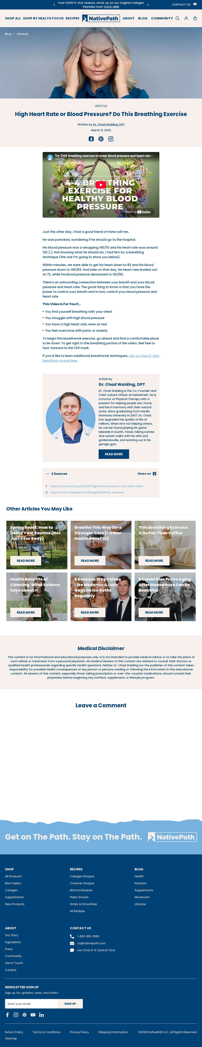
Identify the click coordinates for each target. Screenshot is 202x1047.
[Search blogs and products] (177, 18)
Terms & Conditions (46, 1032)
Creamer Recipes (82, 883)
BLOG (139, 869)
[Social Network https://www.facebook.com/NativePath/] (7, 1014)
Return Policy (14, 1032)
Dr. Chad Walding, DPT (109, 124)
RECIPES (76, 869)
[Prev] (54, 5)
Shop (9, 869)
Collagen (11, 890)
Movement (142, 897)
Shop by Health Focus (43, 18)
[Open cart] (195, 18)
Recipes (73, 18)
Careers (10, 970)
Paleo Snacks (79, 897)
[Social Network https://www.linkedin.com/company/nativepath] (41, 1015)
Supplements (14, 897)
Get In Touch (14, 963)
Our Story (11, 935)
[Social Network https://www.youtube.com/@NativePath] (33, 1015)
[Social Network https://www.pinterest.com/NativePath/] (24, 1014)
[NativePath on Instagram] (110, 138)
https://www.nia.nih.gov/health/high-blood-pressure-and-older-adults (96, 486)
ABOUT (10, 928)
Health (139, 876)
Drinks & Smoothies (83, 904)
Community (162, 18)
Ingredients (13, 942)
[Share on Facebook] (91, 138)
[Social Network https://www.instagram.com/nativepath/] (16, 1014)
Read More (117, 455)
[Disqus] (101, 756)
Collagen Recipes (82, 876)
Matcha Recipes (81, 890)
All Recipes (77, 911)
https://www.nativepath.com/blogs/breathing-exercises (87, 492)
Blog (143, 18)
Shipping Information (113, 1032)
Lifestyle (22, 34)
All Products (13, 876)
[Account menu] (186, 18)
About (129, 18)
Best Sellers (13, 883)
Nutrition (140, 883)
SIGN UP (70, 1004)
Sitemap (11, 1038)
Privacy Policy (79, 1032)
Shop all (13, 18)
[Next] (148, 5)
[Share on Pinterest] (101, 138)
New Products (14, 904)
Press (9, 949)
